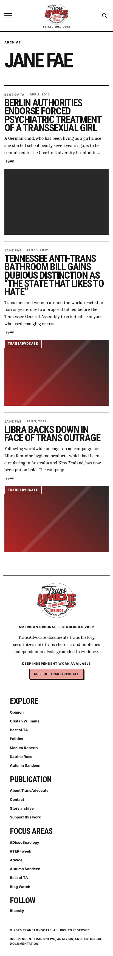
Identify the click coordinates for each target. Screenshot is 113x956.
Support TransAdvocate (56, 674)
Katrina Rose (21, 756)
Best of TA (14, 95)
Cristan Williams (24, 721)
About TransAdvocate (29, 790)
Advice (16, 860)
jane (11, 161)
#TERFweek (20, 851)
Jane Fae (13, 250)
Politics (16, 738)
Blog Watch (20, 886)
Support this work (25, 817)
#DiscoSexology (24, 842)
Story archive (22, 808)
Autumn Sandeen (25, 765)
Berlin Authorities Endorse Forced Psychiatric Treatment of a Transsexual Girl (52, 115)
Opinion (17, 712)
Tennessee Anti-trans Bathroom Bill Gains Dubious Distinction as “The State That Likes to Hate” (54, 275)
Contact (17, 799)
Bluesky (17, 910)
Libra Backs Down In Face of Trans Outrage (52, 434)
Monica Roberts (24, 748)
